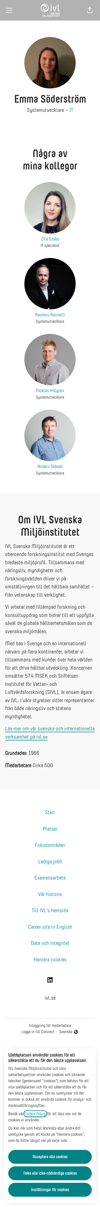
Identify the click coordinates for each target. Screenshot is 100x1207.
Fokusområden (50, 845)
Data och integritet (50, 943)
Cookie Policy (35, 1113)
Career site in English (50, 927)
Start (50, 812)
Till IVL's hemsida (50, 910)
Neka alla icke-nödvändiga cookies (50, 1173)
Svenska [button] (66, 1032)
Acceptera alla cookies (50, 1156)
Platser (50, 829)
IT (71, 110)
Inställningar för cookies (50, 1189)
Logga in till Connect (38, 1031)
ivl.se (50, 998)
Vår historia (50, 894)
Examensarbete (50, 877)
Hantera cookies (50, 959)
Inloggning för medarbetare (50, 1025)
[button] (90, 10)
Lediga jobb (50, 861)
